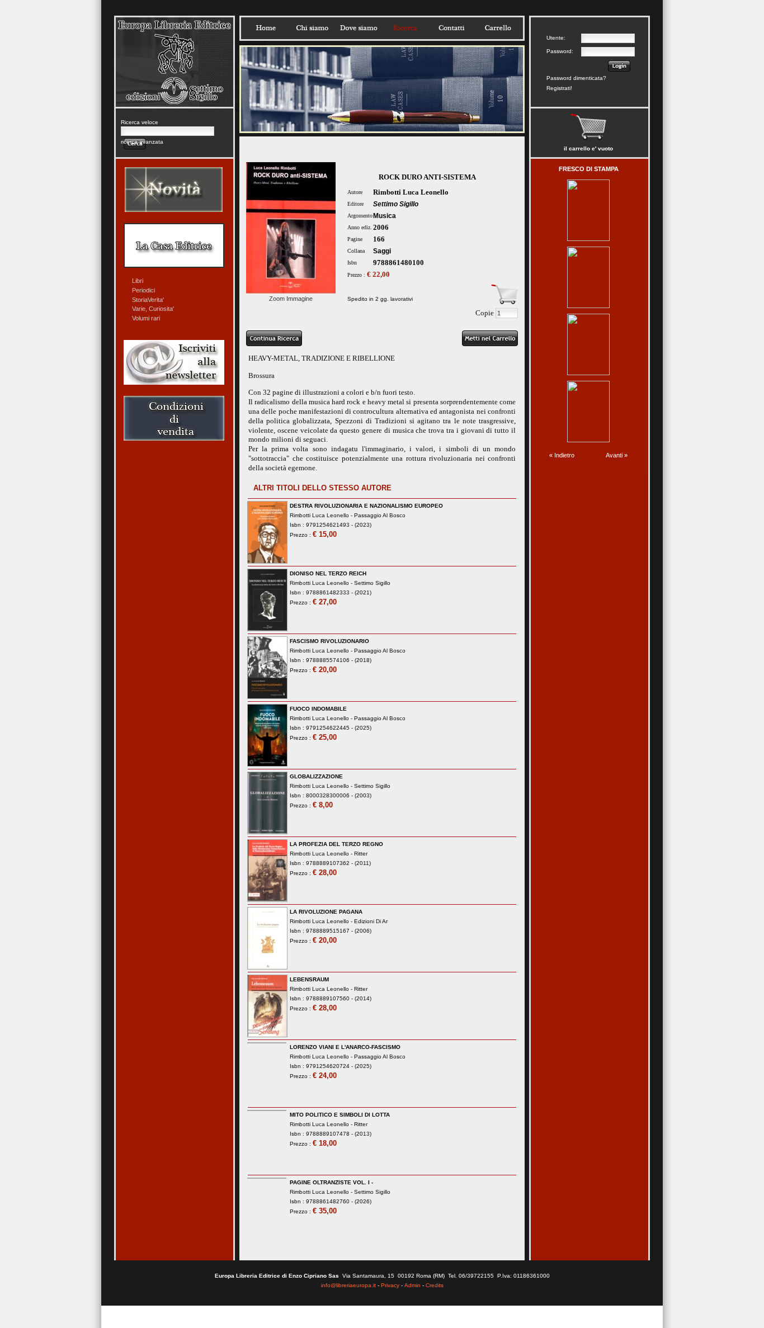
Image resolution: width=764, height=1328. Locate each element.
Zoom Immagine (291, 298)
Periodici (143, 290)
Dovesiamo (358, 28)
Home (266, 28)
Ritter (360, 853)
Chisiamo (312, 28)
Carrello (498, 28)
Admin (412, 1285)
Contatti (451, 28)
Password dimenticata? (576, 78)
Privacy (390, 1285)
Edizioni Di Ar (371, 921)
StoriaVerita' (148, 299)
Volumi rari (146, 318)
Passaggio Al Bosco (379, 515)
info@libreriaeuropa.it (348, 1285)
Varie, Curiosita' (153, 308)
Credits (435, 1285)
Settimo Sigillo (395, 204)
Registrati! (559, 88)
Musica (384, 216)
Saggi (382, 251)
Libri (137, 280)
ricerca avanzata (142, 142)
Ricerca (405, 28)
